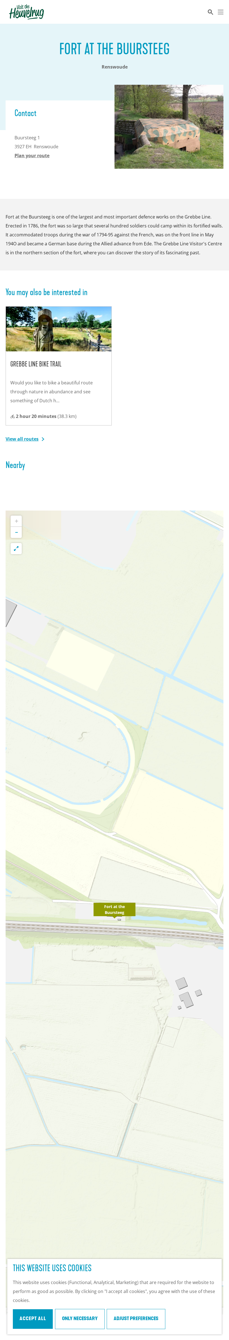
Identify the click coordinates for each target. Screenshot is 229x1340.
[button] (114, 912)
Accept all (33, 1319)
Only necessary (80, 1319)
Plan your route (32, 155)
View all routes (22, 439)
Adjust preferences (136, 1319)
